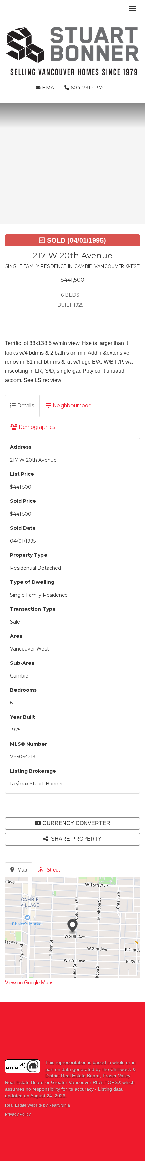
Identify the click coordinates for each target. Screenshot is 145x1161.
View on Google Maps (29, 982)
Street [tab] (52, 870)
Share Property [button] (76, 839)
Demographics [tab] (36, 427)
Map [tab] (21, 870)
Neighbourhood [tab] (71, 405)
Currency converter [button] (76, 823)
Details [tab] (25, 405)
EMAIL (50, 88)
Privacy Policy (18, 1114)
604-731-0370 (87, 88)
